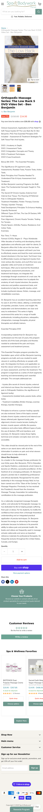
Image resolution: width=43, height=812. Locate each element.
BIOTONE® (6, 685)
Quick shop (13, 698)
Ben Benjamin (9, 111)
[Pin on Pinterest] (16, 582)
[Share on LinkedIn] (12, 582)
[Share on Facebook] (3, 582)
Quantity (4, 546)
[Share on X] (7, 582)
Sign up (34, 768)
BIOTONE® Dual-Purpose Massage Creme (13, 681)
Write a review (21, 637)
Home (3, 28)
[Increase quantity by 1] (22, 551)
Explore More (21, 721)
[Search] (38, 11)
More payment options (21, 573)
